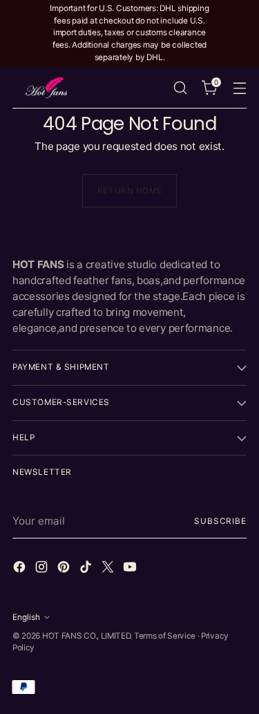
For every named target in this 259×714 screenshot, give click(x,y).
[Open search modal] (180, 87)
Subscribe (220, 521)
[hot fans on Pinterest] (65, 569)
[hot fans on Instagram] (43, 569)
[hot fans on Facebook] (20, 569)
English (26, 617)
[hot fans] (46, 88)
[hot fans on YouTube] (131, 569)
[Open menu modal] (239, 87)
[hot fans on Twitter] (109, 569)
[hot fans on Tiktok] (87, 569)
